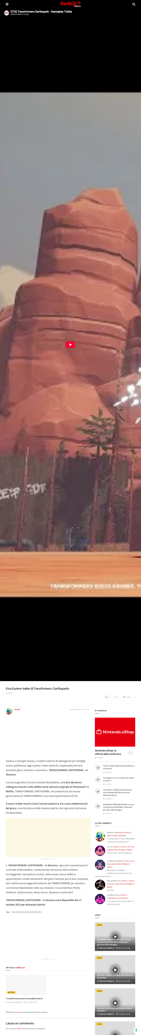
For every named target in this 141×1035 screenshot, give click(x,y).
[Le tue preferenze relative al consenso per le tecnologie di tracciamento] (136, 1030)
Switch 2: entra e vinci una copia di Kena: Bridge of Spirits (120, 864)
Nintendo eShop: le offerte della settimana (108, 752)
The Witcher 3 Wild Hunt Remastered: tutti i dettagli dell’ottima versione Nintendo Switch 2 (117, 792)
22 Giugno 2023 (31, 1002)
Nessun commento (15, 1002)
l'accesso (17, 1012)
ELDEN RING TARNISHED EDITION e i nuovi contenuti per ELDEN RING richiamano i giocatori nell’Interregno (118, 807)
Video (99, 925)
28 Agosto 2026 (124, 948)
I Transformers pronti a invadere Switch (24, 998)
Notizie (11, 992)
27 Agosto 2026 (124, 1014)
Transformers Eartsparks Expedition (26, 912)
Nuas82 (17, 709)
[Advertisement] (48, 735)
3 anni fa (9, 693)
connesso (20, 1028)
